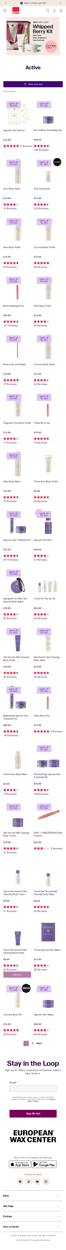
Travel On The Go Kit (44, 598)
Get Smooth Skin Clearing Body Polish (16, 659)
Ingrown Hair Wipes (44, 1014)
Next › (39, 1044)
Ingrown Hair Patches (14, 130)
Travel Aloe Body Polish (46, 481)
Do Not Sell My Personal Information (33, 1240)
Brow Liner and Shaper (14, 364)
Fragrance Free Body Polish (17, 423)
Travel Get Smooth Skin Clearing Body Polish (15, 951)
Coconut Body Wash (44, 364)
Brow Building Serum (13, 305)
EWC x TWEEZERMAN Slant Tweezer (48, 834)
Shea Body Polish (42, 305)
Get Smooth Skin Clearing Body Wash (47, 659)
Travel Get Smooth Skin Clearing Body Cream (15, 893)
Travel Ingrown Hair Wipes (47, 949)
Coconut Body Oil (12, 1014)
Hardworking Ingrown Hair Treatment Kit (47, 776)
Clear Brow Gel (41, 715)
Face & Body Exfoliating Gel (48, 130)
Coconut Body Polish (44, 247)
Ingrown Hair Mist (43, 540)
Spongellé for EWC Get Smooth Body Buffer (15, 600)
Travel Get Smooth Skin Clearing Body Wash (45, 893)
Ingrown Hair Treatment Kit (17, 540)
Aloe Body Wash (11, 188)
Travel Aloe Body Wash (15, 774)
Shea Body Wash (11, 481)
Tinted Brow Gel (42, 423)
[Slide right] (60, 3)
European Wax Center (27, 1235)
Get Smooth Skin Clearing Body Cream (16, 834)
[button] (47, 10)
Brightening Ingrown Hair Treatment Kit (15, 717)
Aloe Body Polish (12, 247)
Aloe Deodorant (42, 188)
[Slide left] (6, 3)
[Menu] (5, 10)
